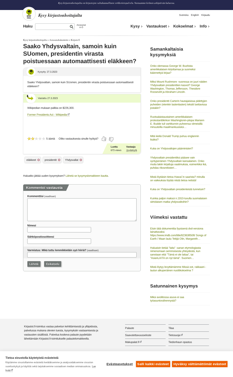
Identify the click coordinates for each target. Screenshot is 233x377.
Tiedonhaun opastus (180, 342)
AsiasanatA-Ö (81, 26)
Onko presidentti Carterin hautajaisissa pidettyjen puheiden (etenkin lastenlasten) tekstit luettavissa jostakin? (178, 104)
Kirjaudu (205, 15)
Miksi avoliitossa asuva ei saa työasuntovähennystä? (167, 298)
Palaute (129, 328)
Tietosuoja (174, 335)
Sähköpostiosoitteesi (40, 236)
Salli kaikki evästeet (153, 364)
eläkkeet (31, 159)
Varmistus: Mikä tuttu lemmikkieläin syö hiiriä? (56, 250)
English (195, 15)
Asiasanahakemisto (58, 39)
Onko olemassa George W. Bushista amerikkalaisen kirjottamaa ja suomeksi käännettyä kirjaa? (172, 69)
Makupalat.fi (132, 342)
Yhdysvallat (71, 159)
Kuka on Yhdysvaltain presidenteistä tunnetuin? (177, 189)
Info (203, 26)
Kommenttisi (35, 196)
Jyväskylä (131, 150)
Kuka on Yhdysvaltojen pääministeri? (171, 148)
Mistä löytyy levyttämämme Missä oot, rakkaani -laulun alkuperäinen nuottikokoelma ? (178, 268)
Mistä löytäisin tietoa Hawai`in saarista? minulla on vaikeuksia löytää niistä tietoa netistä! (177, 178)
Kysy (135, 26)
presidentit (51, 159)
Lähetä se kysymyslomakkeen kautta (87, 175)
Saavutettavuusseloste (138, 335)
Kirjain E (75, 39)
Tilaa (171, 328)
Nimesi (31, 225)
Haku (28, 26)
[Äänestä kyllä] (104, 138)
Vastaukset (156, 26)
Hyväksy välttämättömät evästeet (199, 364)
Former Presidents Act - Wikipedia (47, 114)
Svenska (183, 15)
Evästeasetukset (119, 364)
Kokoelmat (183, 26)
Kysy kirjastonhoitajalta (35, 39)
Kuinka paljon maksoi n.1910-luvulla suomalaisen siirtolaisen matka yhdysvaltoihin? (178, 200)
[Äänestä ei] (111, 139)
